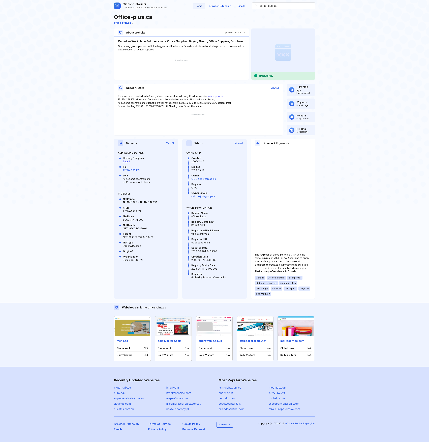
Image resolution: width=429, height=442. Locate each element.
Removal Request (193, 429)
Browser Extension (220, 6)
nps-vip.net (226, 393)
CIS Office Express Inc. (203, 178)
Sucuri (126, 161)
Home (199, 6)
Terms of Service (159, 424)
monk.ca (122, 340)
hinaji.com (172, 387)
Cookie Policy (191, 424)
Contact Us (224, 424)
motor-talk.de (122, 387)
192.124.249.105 (131, 170)
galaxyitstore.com (169, 340)
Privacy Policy (157, 429)
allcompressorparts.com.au (183, 403)
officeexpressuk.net (252, 340)
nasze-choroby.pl (177, 409)
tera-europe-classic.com (284, 409)
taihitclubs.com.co (230, 387)
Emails (241, 6)
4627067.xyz (277, 393)
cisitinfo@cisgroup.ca (203, 196)
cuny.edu (120, 393)
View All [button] (275, 87)
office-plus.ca (122, 22)
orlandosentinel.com (231, 409)
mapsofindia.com (177, 398)
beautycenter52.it (229, 403)
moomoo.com (277, 387)
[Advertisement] (181, 69)
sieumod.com (122, 403)
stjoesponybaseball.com (284, 403)
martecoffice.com (292, 340)
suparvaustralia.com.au (129, 398)
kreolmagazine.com (178, 393)
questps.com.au (124, 409)
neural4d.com (227, 398)
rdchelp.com (277, 398)
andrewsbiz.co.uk (210, 340)
